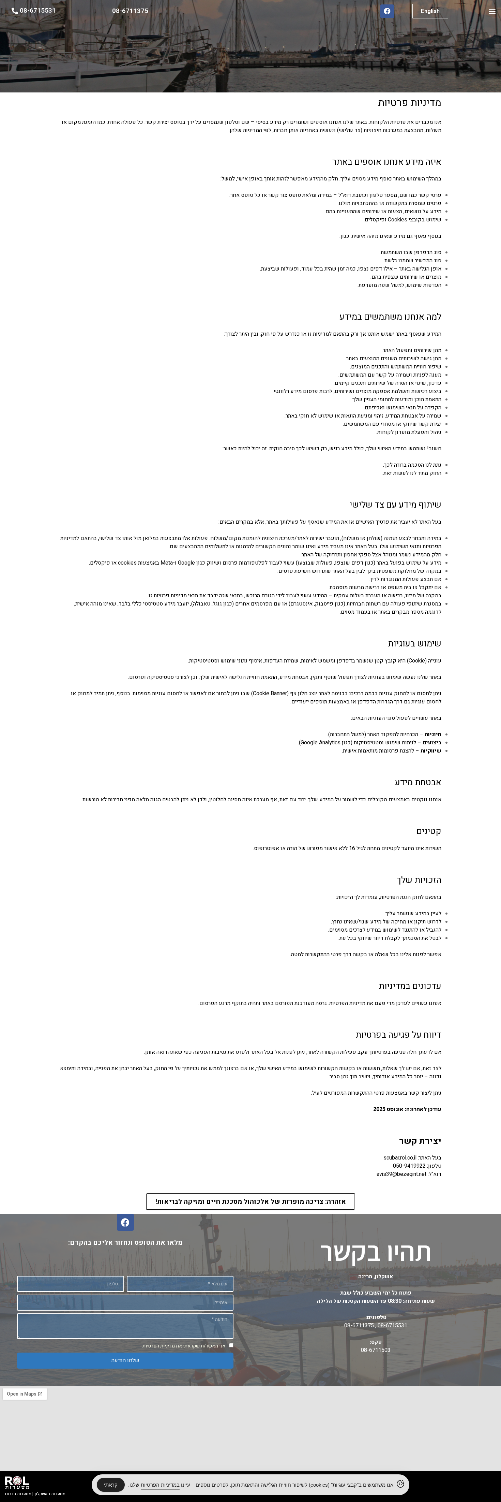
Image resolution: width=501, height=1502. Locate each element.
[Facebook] (387, 11)
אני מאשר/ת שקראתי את (183, 1346)
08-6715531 (391, 1326)
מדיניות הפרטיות (158, 1346)
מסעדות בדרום (18, 1493)
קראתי (111, 1485)
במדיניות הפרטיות (160, 1485)
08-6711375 (359, 1326)
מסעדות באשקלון (49, 1493)
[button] (492, 11)
